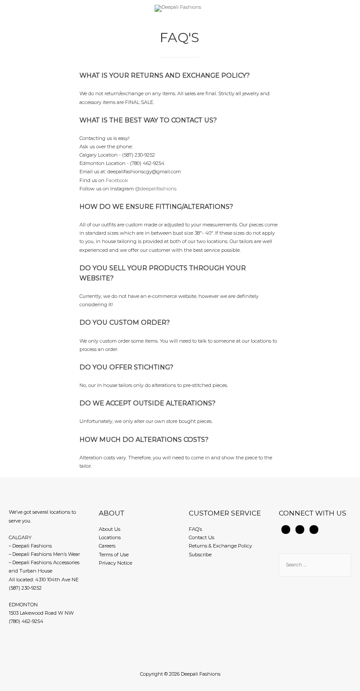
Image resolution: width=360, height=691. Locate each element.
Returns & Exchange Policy (220, 546)
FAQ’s (195, 529)
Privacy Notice (115, 563)
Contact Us (201, 537)
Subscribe (200, 554)
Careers (107, 546)
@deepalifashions (155, 189)
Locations (110, 537)
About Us (109, 529)
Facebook (117, 180)
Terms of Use (114, 554)
